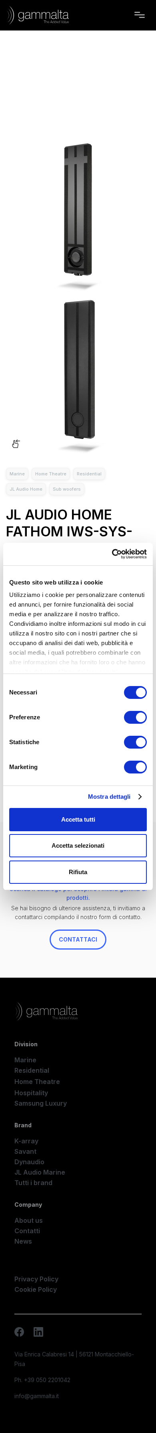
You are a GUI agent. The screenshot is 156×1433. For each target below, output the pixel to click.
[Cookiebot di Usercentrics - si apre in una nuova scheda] (112, 554)
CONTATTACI (78, 939)
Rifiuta (78, 872)
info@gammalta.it (36, 1395)
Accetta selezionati (78, 845)
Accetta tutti (78, 819)
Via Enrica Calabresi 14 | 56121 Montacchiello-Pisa (74, 1359)
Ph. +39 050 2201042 (42, 1379)
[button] (140, 15)
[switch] (135, 717)
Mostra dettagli (109, 797)
